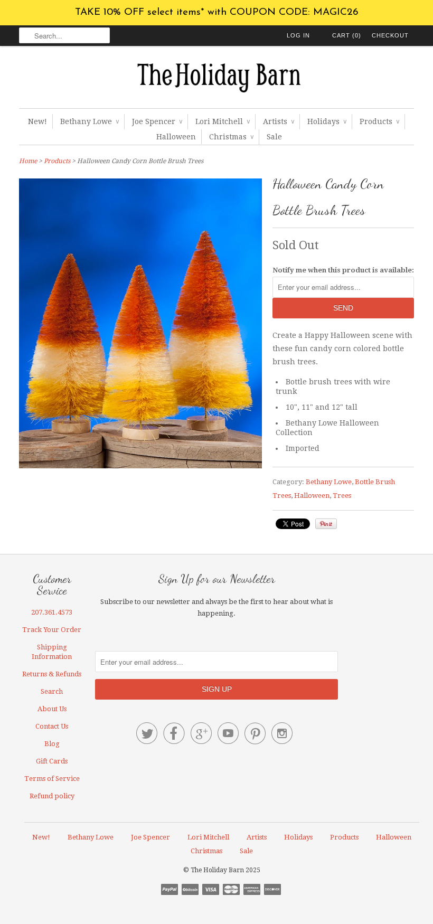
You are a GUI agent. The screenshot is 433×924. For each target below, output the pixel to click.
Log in (298, 35)
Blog (52, 744)
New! (37, 121)
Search (52, 691)
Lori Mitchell (222, 121)
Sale (274, 137)
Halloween (176, 137)
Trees (342, 495)
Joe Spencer (157, 121)
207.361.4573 (51, 612)
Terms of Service (52, 778)
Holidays (326, 121)
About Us (52, 709)
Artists (278, 121)
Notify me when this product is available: (343, 270)
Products (379, 121)
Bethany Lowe (89, 121)
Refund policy (52, 796)
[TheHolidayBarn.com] (216, 80)
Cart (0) (346, 35)
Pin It (326, 523)
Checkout (390, 35)
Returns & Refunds (51, 674)
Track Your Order (51, 630)
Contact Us (51, 726)
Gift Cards (52, 761)
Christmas (231, 137)
